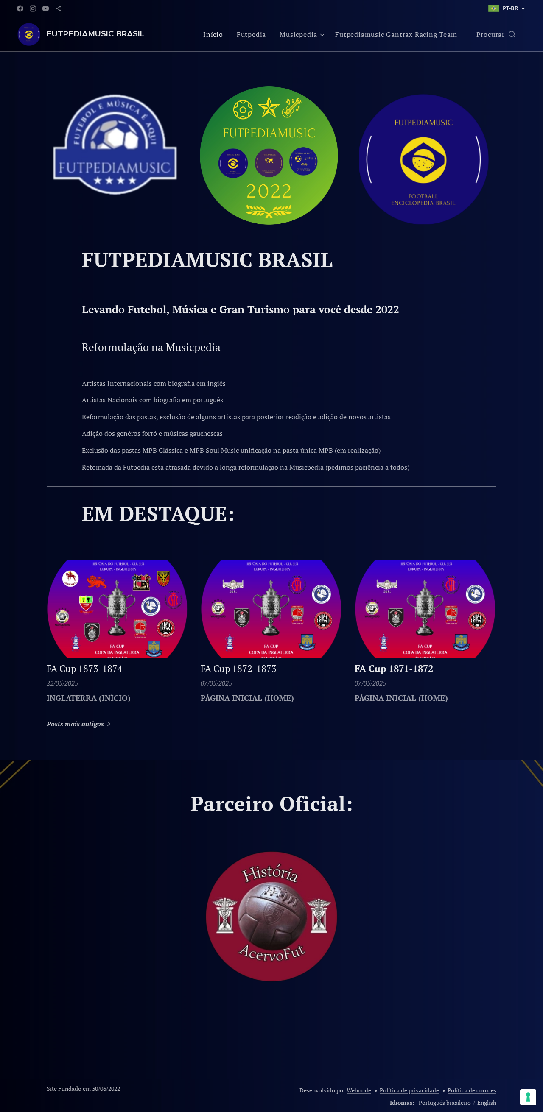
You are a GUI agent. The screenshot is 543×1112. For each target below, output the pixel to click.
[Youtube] (45, 8)
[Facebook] (20, 8)
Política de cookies (472, 1090)
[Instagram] (33, 8)
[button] (496, 34)
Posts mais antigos (75, 723)
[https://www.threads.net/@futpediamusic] (58, 8)
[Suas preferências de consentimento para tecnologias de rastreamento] (528, 1097)
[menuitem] (215, 34)
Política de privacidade (409, 1090)
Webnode (359, 1090)
